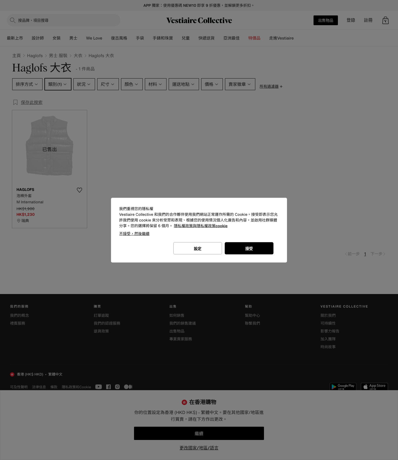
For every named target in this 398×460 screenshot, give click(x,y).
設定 (197, 248)
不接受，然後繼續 (134, 233)
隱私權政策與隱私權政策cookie (200, 226)
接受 (249, 248)
